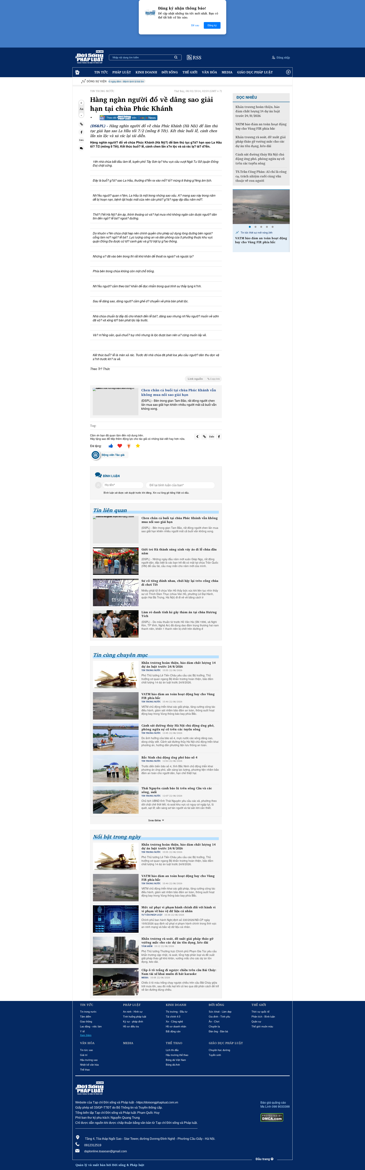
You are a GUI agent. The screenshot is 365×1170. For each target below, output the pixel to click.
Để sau (195, 25)
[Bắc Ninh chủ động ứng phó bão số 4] (261, 207)
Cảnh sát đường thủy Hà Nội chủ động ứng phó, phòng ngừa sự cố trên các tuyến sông (177, 728)
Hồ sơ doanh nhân (176, 1026)
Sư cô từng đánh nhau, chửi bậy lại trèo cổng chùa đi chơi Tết (179, 583)
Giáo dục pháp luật (255, 72)
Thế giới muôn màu (262, 1026)
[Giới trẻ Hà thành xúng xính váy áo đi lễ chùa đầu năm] (116, 561)
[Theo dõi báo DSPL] (128, 118)
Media (227, 72)
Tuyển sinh (215, 1055)
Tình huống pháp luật (134, 1016)
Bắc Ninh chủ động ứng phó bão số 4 (169, 757)
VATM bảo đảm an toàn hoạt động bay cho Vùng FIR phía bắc (178, 696)
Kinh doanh (146, 72)
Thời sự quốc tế (260, 1011)
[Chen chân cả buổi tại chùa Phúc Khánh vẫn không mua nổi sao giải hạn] (115, 401)
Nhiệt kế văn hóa (89, 1064)
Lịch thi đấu (172, 1050)
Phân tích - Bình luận (263, 1016)
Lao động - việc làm (91, 1026)
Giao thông (86, 1021)
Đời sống (170, 72)
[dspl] (77, 72)
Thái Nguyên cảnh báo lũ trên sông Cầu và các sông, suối (176, 790)
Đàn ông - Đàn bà (218, 1031)
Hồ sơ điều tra (131, 1026)
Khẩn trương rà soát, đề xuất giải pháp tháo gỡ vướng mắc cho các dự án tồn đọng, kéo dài (177, 941)
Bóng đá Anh (173, 1064)
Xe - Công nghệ (174, 1021)
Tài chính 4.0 (173, 1016)
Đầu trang (263, 1159)
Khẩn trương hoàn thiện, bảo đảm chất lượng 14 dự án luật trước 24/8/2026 (178, 665)
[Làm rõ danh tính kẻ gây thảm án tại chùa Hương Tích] (116, 624)
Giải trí (83, 1055)
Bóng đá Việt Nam (176, 1060)
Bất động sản (173, 1031)
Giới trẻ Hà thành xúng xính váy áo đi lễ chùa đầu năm (179, 551)
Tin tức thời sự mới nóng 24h (256, 232)
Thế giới (189, 72)
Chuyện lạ (214, 1026)
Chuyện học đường (219, 1050)
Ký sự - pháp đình (133, 1021)
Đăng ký (212, 25)
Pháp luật (121, 72)
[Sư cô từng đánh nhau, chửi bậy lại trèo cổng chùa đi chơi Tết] (116, 592)
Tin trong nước (88, 1011)
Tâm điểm (85, 1016)
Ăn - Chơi (214, 1021)
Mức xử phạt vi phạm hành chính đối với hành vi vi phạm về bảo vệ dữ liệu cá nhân (178, 909)
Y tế (82, 1031)
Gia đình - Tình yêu (219, 1016)
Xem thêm (155, 820)
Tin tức (101, 72)
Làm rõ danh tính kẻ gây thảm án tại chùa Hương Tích (179, 614)
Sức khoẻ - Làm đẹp (220, 1011)
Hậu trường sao (89, 1060)
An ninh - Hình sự (133, 1011)
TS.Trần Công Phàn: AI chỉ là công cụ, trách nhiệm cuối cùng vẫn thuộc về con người (261, 176)
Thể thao (85, 1069)
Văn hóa (209, 72)
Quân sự (256, 1021)
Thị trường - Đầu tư (176, 1011)
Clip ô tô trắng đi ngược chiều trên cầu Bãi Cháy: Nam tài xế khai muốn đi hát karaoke (178, 972)
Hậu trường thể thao (177, 1055)
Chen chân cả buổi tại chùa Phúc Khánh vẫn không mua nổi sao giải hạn (178, 392)
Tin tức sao (86, 1050)
